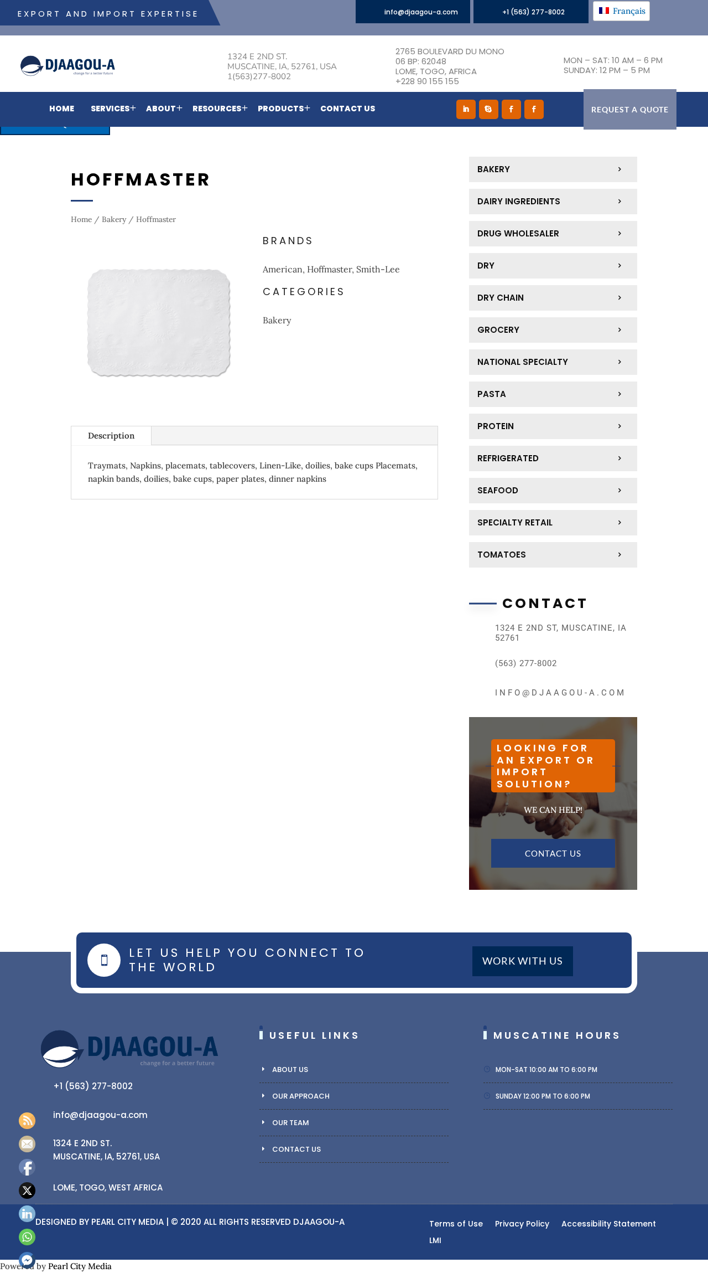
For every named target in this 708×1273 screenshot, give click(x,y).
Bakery (114, 219)
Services (110, 108)
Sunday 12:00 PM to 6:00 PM (543, 1096)
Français (628, 11)
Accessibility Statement (608, 1224)
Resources (216, 108)
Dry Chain (500, 297)
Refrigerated (508, 458)
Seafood (497, 490)
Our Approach (301, 1096)
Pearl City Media (127, 1222)
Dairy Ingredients (518, 201)
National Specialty (522, 362)
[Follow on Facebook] (511, 109)
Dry (485, 265)
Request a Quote (630, 109)
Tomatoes (501, 554)
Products (281, 108)
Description (111, 435)
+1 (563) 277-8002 (533, 12)
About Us (290, 1069)
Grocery (498, 330)
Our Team (290, 1122)
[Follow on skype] (488, 109)
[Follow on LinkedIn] (466, 109)
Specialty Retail (515, 522)
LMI (435, 1241)
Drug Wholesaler (518, 233)
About (161, 108)
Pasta (491, 394)
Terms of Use (456, 1224)
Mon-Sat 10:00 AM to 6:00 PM (546, 1069)
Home (61, 108)
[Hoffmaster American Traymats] (158, 407)
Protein (495, 426)
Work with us (522, 961)
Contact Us (347, 108)
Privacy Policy (522, 1224)
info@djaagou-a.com (421, 12)
